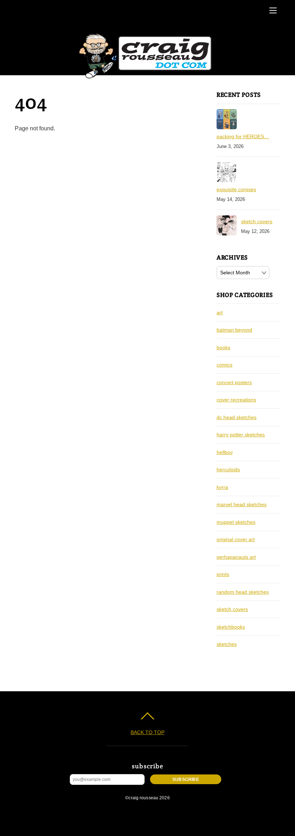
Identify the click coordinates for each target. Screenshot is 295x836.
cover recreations (236, 400)
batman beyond (234, 330)
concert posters (234, 382)
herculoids (228, 469)
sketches (227, 644)
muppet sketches (236, 522)
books (223, 347)
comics (224, 365)
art (220, 312)
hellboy (225, 452)
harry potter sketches (241, 434)
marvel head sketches (242, 504)
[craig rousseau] (146, 79)
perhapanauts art (236, 557)
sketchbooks (231, 627)
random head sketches (243, 592)
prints (223, 574)
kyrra (222, 487)
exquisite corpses (236, 189)
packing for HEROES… (243, 136)
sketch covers (256, 221)
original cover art (236, 539)
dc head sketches (237, 417)
